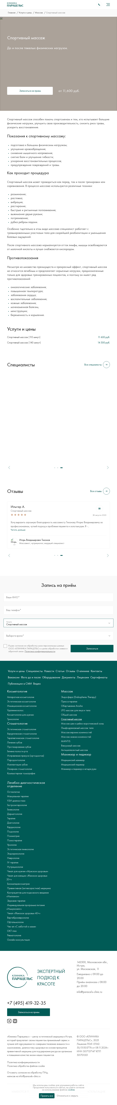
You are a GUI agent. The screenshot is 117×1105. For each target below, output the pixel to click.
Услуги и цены (25, 12)
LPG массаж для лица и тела (75, 710)
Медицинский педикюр (72, 764)
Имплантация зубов (17, 764)
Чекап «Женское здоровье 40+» (23, 913)
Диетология (13, 822)
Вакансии (14, 677)
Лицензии (83, 677)
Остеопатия (13, 791)
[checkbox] (36, 648)
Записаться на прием (30, 90)
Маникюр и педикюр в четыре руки (78, 769)
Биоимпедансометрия (18, 883)
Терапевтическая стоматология (23, 738)
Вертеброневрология (18, 917)
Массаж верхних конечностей (76, 732)
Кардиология (13, 827)
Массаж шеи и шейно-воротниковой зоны (82, 723)
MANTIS (65, 741)
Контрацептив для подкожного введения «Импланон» (27, 894)
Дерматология (14, 814)
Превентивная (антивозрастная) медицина (29, 888)
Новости (49, 671)
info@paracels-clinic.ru (89, 992)
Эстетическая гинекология (20, 849)
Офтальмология (15, 922)
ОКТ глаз (12, 931)
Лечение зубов (14, 742)
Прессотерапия (69, 701)
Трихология (13, 719)
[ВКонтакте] (15, 1021)
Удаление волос (15, 710)
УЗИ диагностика (16, 800)
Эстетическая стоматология (21, 729)
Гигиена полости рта (17, 751)
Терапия (11, 818)
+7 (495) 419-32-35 (26, 1003)
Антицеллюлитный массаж (74, 750)
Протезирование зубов (19, 746)
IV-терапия (12, 862)
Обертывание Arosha (72, 705)
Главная (12, 12)
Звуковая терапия (16, 900)
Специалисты (34, 671)
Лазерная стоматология (19, 769)
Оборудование (51, 677)
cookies (71, 1089)
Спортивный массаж (21, 511)
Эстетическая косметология (21, 701)
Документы (68, 677)
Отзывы (70, 671)
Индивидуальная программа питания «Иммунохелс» (25, 906)
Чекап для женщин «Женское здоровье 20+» (26, 877)
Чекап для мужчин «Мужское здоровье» (27, 871)
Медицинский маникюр (73, 760)
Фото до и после (31, 677)
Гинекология (13, 809)
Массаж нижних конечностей (76, 736)
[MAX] (9, 1021)
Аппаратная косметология (20, 697)
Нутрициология (15, 866)
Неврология (13, 858)
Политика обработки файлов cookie (26, 1066)
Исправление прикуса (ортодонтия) (25, 755)
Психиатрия (13, 836)
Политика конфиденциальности (40, 651)
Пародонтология (16, 760)
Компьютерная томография (21, 773)
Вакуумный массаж (70, 745)
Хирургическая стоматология (22, 733)
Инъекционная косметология (22, 705)
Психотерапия (14, 840)
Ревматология (14, 935)
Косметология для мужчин (20, 714)
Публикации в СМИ (20, 683)
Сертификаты (98, 677)
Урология (12, 844)
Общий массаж (69, 714)
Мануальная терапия (18, 796)
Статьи (60, 671)
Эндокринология (15, 853)
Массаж (39, 12)
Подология (13, 831)
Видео (37, 683)
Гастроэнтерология (17, 805)
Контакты (96, 671)
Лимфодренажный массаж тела (77, 728)
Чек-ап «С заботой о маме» (21, 926)
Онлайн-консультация (18, 939)
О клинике (83, 671)
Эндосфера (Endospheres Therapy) (78, 697)
